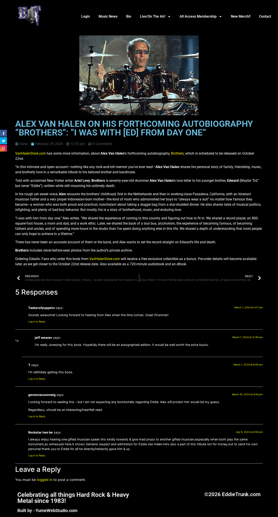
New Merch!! (240, 16)
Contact (265, 16)
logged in (44, 479)
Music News (108, 16)
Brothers (177, 153)
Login (85, 16)
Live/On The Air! (152, 16)
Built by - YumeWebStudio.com (47, 510)
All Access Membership (198, 16)
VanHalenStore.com (30, 153)
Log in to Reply (36, 321)
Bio (128, 16)
